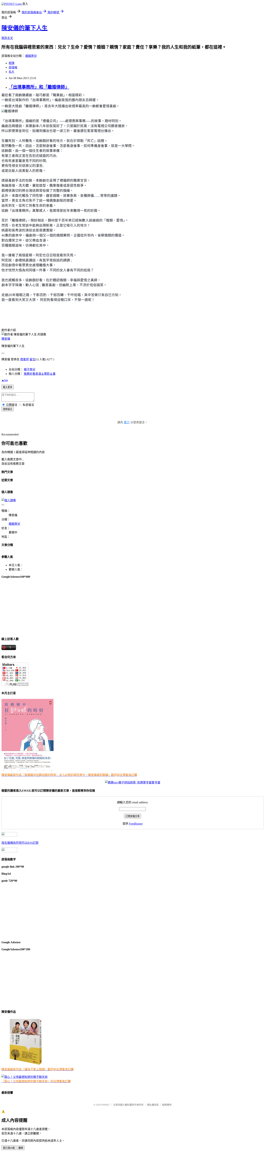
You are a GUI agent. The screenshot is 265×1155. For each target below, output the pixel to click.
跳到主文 (7, 38)
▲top (4, 380)
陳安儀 (5, 338)
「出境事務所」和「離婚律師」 (39, 87)
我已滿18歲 (9, 1148)
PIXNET (105, 1104)
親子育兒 (29, 369)
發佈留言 (7, 409)
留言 (32, 359)
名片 (11, 71)
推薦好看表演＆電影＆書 (40, 373)
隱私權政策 (153, 1104)
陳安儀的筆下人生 (24, 28)
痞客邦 (24, 359)
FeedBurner (136, 823)
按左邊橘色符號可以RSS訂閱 (19, 842)
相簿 (11, 63)
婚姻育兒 (31, 55)
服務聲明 (166, 1104)
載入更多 (7, 387)
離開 (20, 1148)
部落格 (13, 67)
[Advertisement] (109, 607)
